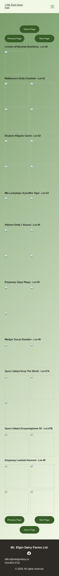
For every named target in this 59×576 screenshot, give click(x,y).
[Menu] (52, 6)
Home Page (29, 530)
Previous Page (14, 520)
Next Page (44, 520)
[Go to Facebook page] (29, 553)
